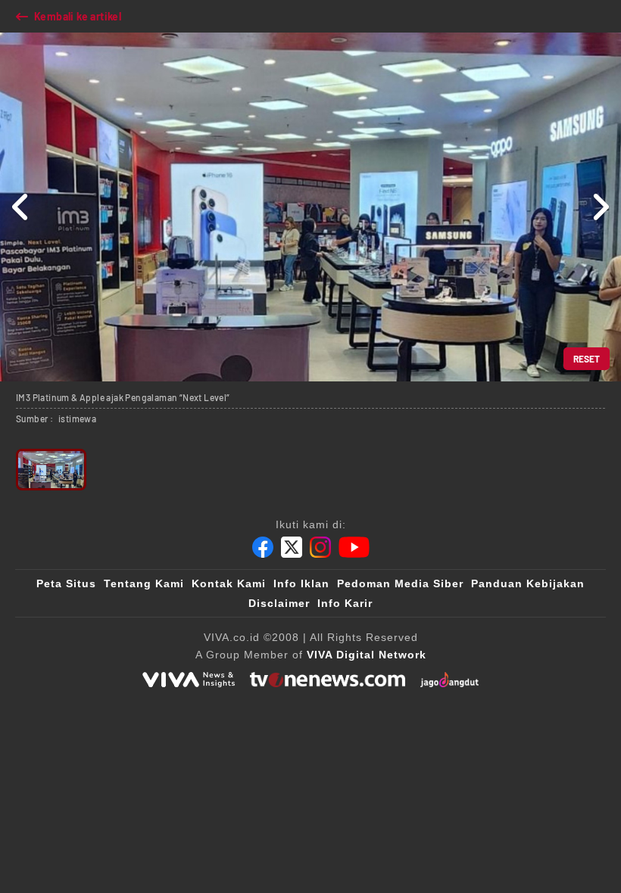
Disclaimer (279, 603)
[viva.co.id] (188, 679)
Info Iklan (301, 583)
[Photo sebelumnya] (21, 207)
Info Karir (345, 603)
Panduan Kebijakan (528, 583)
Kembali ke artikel (77, 16)
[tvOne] (327, 679)
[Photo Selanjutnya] (600, 207)
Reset (586, 358)
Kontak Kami (229, 583)
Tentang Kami (144, 583)
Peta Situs (66, 583)
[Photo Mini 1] (51, 469)
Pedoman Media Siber (400, 583)
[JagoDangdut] (449, 679)
